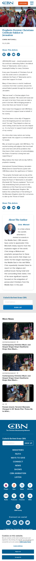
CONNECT (18, 461)
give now (23, 3)
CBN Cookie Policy (25, 542)
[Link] (18, 54)
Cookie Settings (18, 546)
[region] (18, 545)
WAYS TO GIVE (18, 457)
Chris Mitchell (9, 39)
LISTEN (18, 477)
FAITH (18, 453)
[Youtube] (8, 522)
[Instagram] (21, 522)
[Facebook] (4, 54)
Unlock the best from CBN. (15, 297)
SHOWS (18, 469)
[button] (31, 3)
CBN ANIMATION (18, 473)
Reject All (18, 552)
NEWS (18, 465)
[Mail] (13, 54)
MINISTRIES (18, 449)
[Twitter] (8, 54)
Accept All (18, 557)
